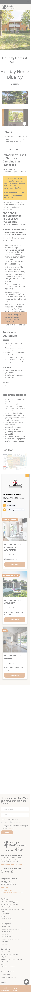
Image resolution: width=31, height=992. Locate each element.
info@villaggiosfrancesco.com (15, 510)
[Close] (27, 475)
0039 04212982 (11, 505)
